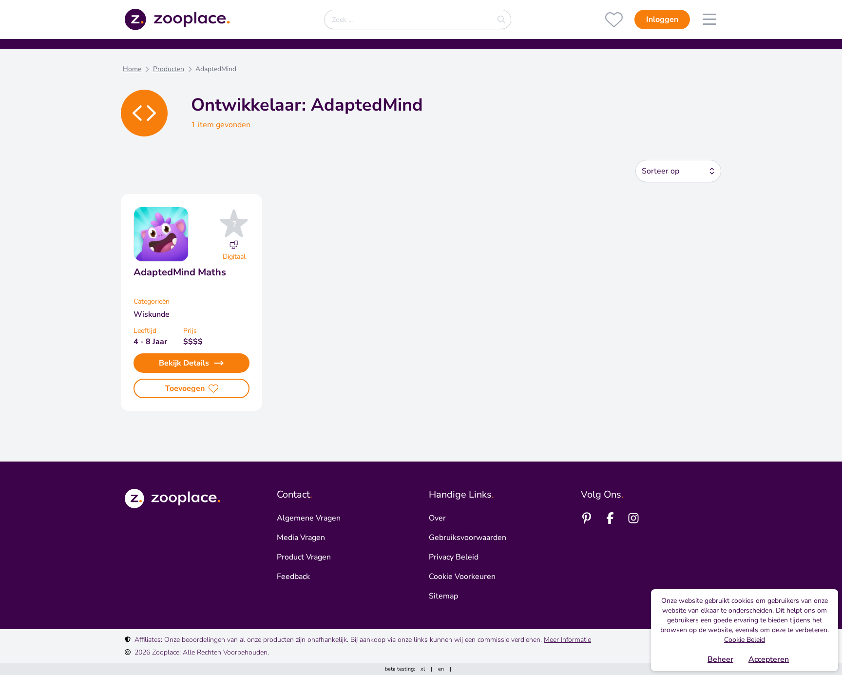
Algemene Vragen (309, 518)
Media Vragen (301, 537)
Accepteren (768, 659)
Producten (168, 69)
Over (437, 518)
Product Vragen (304, 557)
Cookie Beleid (744, 639)
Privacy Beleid (453, 557)
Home (132, 69)
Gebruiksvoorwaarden (467, 537)
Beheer (720, 659)
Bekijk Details (184, 363)
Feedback (293, 576)
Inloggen (662, 19)
